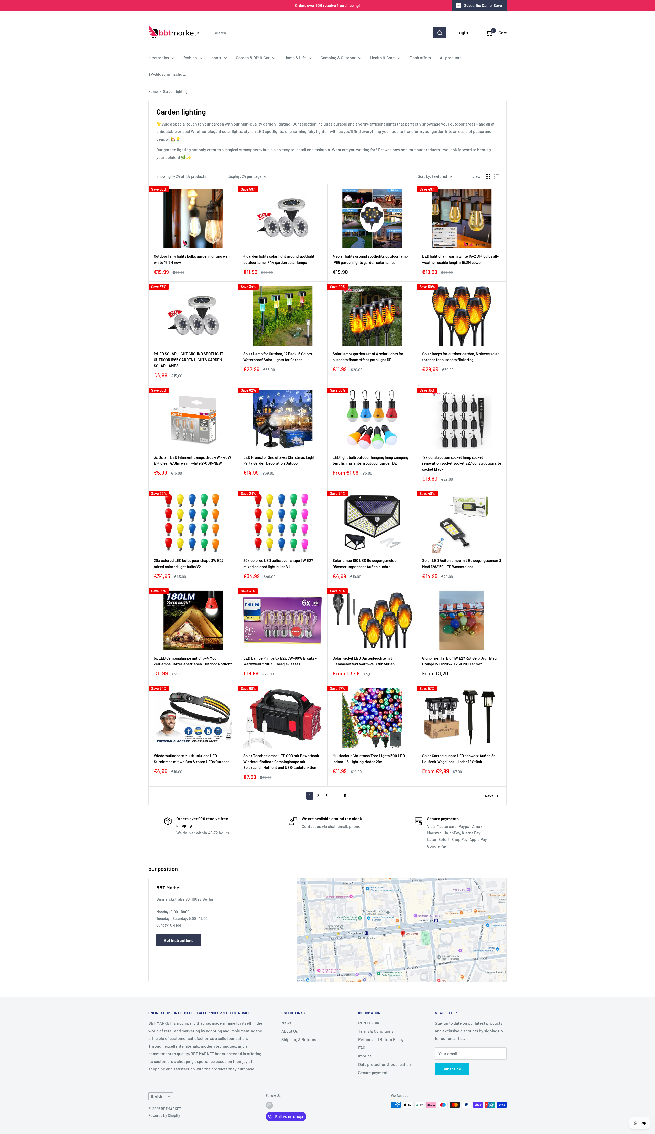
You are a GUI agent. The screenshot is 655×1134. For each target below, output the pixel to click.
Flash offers (420, 57)
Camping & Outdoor (338, 57)
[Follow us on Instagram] (269, 1105)
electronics (158, 57)
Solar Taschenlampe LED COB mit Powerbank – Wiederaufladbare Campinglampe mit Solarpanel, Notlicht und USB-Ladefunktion (282, 761)
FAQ (361, 1047)
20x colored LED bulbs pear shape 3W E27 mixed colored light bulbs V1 (278, 563)
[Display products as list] (496, 176)
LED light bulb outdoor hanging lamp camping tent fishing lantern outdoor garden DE (370, 460)
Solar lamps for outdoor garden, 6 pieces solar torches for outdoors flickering (460, 356)
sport (216, 57)
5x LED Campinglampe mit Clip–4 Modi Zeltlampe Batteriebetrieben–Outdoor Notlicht (193, 661)
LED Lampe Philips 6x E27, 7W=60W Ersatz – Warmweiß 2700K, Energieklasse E (280, 661)
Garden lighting (175, 91)
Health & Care (382, 57)
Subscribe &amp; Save (483, 5)
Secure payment (373, 1072)
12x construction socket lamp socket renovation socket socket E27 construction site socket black (461, 463)
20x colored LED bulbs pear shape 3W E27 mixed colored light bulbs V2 (188, 563)
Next (489, 796)
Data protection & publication (384, 1064)
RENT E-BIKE (370, 1022)
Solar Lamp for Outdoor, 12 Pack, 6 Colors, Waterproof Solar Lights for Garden (278, 356)
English (156, 1096)
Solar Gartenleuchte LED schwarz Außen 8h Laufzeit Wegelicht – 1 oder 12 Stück (458, 758)
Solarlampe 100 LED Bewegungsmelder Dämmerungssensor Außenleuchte (365, 563)
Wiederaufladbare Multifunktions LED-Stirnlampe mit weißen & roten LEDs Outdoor (191, 758)
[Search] (439, 32)
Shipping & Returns (298, 1039)
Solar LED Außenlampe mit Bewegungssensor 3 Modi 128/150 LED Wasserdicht (461, 563)
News (286, 1022)
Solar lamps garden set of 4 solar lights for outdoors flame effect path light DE (368, 356)
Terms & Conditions (376, 1030)
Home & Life (295, 57)
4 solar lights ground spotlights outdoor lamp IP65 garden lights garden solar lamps (370, 259)
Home (153, 91)
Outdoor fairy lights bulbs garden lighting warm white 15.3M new (193, 259)
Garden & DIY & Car (253, 57)
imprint (364, 1055)
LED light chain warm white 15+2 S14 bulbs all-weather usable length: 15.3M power (460, 259)
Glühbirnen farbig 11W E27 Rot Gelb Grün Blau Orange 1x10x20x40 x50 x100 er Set (459, 661)
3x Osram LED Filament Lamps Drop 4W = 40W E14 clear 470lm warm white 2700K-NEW (192, 460)
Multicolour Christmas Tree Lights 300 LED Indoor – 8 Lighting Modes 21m (369, 758)
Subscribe (452, 1068)
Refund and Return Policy (381, 1039)
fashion (190, 57)
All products (451, 57)
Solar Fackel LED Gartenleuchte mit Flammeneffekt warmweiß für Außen (364, 661)
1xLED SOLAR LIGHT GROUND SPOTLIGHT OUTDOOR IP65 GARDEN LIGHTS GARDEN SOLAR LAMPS (188, 359)
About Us (289, 1030)
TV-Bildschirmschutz (167, 73)
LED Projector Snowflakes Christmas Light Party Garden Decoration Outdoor (279, 460)
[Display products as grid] (488, 176)
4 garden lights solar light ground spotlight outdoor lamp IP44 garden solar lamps (278, 259)
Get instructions (178, 940)
